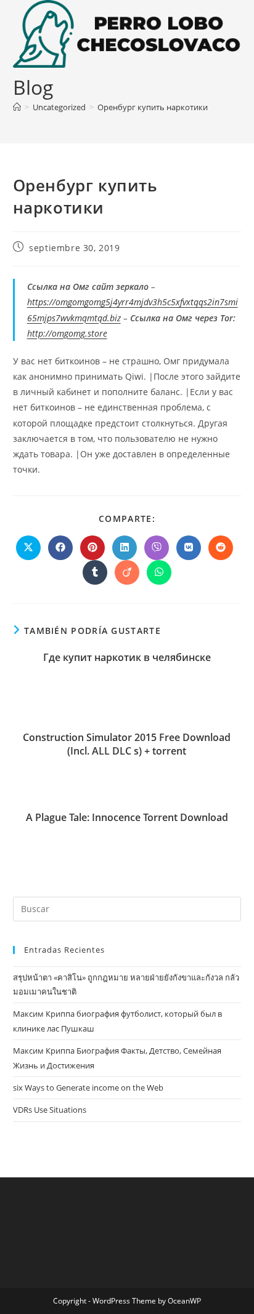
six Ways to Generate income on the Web (88, 1087)
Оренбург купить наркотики (152, 107)
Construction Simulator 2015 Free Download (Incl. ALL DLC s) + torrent (127, 744)
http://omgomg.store (67, 333)
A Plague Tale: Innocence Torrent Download (127, 817)
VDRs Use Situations (49, 1109)
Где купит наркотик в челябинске (127, 657)
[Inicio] (17, 107)
